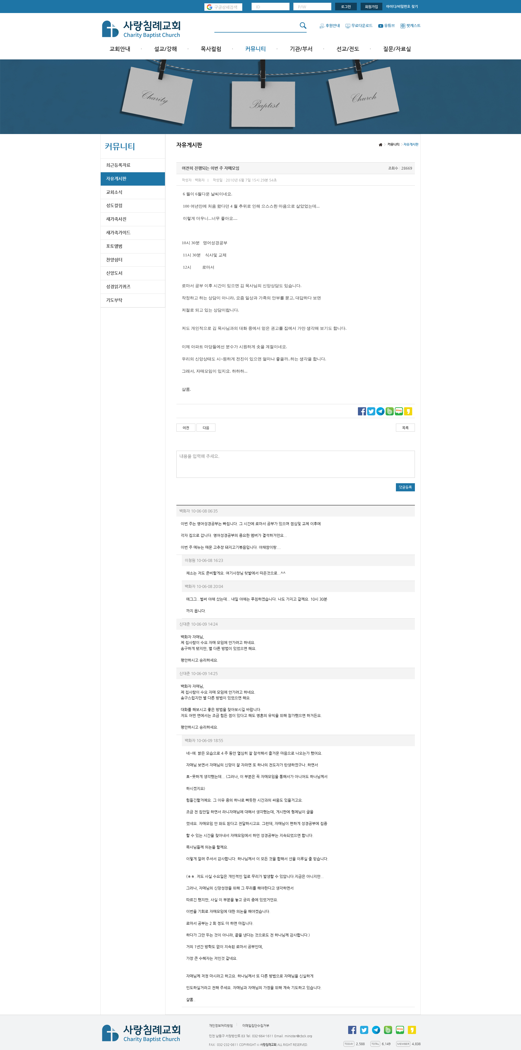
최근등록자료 (118, 165)
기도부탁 (114, 300)
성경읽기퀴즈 (118, 286)
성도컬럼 (114, 205)
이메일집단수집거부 (255, 1025)
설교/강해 (165, 49)
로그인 (346, 7)
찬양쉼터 (114, 259)
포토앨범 (114, 246)
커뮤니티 (255, 49)
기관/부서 (301, 49)
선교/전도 (347, 49)
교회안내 (120, 49)
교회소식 (114, 192)
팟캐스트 (413, 25)
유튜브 (389, 25)
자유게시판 (116, 178)
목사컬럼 (211, 49)
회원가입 (371, 7)
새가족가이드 (118, 232)
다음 (206, 428)
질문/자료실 (397, 49)
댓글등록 (405, 487)
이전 (186, 428)
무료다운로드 (362, 25)
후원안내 (333, 25)
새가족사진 (116, 219)
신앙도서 (114, 273)
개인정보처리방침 (221, 1025)
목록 (405, 428)
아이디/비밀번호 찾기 (402, 6)
